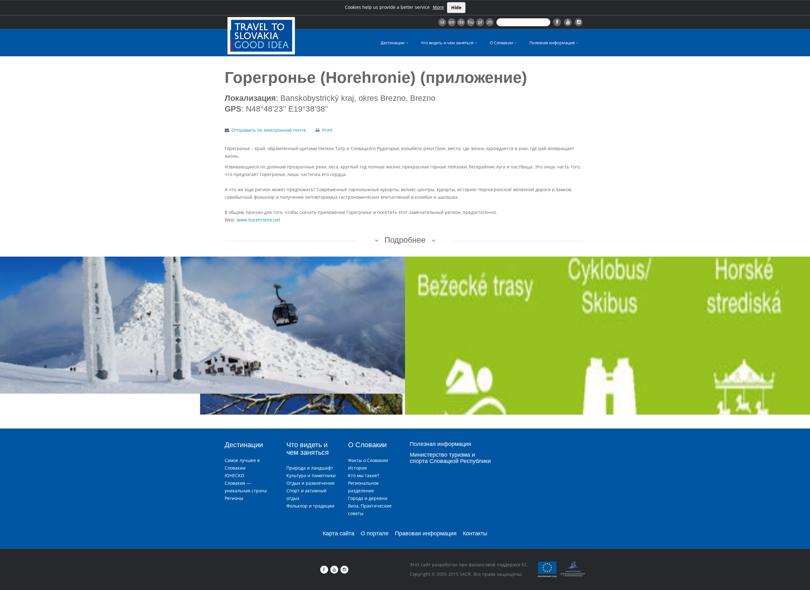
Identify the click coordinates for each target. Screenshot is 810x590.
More (438, 7)
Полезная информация (552, 43)
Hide (456, 7)
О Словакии (502, 43)
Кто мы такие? (363, 475)
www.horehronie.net (258, 220)
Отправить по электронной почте (269, 130)
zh (489, 22)
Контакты (475, 533)
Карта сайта (338, 533)
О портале (375, 533)
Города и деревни (367, 498)
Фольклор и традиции (310, 506)
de (461, 22)
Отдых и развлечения (310, 483)
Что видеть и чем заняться (447, 43)
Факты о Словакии (368, 460)
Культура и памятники (311, 475)
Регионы (234, 498)
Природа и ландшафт (309, 468)
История (357, 468)
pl (480, 22)
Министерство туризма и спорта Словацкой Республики (450, 458)
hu (471, 22)
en (451, 22)
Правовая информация (426, 533)
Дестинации (393, 43)
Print (327, 130)
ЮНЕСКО (234, 475)
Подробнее (405, 239)
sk (442, 22)
